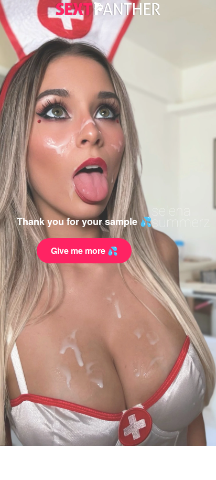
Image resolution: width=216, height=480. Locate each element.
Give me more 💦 (84, 250)
